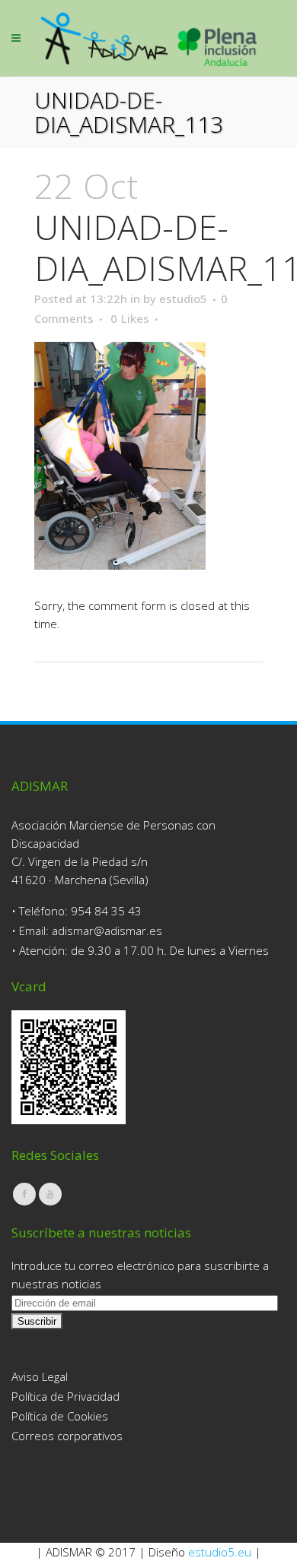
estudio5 (183, 298)
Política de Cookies (59, 1416)
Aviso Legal (39, 1376)
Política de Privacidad (65, 1396)
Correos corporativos (67, 1435)
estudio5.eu (219, 1551)
